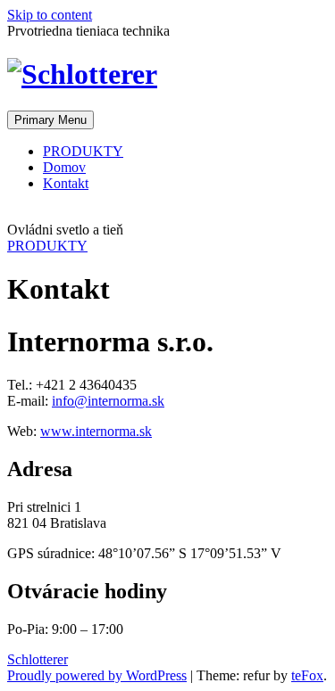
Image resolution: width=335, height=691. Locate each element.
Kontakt (65, 183)
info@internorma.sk (108, 400)
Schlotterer (37, 659)
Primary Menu (50, 120)
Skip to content (49, 14)
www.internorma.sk (96, 431)
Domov (64, 167)
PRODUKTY (83, 151)
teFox (307, 675)
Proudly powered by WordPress (97, 675)
